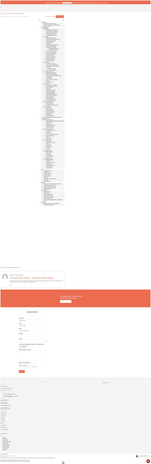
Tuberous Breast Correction (51, 95)
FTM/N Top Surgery (50, 103)
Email (20, 323)
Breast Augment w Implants (51, 84)
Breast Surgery (3, 412)
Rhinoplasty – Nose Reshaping (52, 29)
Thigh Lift (48, 80)
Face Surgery (2, 421)
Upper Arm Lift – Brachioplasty (52, 79)
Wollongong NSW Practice (49, 204)
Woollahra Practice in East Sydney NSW (51, 203)
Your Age (21, 333)
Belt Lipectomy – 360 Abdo (51, 72)
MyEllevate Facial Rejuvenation (52, 44)
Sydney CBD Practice (4, 400)
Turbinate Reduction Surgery (51, 35)
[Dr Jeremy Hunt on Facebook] (4, 396)
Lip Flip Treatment (47, 175)
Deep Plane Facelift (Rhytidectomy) (52, 39)
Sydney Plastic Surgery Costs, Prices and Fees (52, 117)
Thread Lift (48, 161)
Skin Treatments (6, 447)
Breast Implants (3, 415)
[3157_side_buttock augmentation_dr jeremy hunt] (20, 265)
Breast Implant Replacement (51, 94)
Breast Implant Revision (50, 91)
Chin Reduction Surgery (53, 49)
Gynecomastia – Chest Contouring (52, 66)
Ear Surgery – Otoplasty (50, 56)
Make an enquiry (59, 16)
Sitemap (4, 449)
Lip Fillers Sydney (47, 174)
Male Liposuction (49, 109)
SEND (22, 371)
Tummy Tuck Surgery (4, 429)
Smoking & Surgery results (49, 197)
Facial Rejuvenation (50, 155)
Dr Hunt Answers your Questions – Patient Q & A (53, 199)
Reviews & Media (6, 445)
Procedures (44, 27)
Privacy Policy (10, 456)
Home (4, 437)
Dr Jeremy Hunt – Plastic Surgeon (50, 23)
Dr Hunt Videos (47, 193)
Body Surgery (3, 425)
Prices (43, 182)
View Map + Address (67, 2)
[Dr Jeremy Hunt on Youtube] (9, 396)
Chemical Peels (49, 167)
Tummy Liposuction (52, 68)
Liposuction (48, 131)
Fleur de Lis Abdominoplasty (51, 74)
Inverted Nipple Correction (51, 99)
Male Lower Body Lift (50, 111)
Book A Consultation (65, 301)
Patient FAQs (5, 448)
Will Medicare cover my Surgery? (50, 185)
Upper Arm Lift (49, 138)
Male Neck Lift (49, 114)
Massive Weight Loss (50, 135)
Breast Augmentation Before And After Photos (55, 120)
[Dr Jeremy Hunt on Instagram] (7, 396)
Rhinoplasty (2, 419)
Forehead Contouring (50, 55)
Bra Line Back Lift (49, 82)
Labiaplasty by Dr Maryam (51, 70)
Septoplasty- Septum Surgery (51, 32)
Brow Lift (48, 147)
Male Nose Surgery (49, 110)
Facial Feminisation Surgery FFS (52, 105)
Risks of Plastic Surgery (48, 198)
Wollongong (23, 347)
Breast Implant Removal (50, 92)
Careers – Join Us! (47, 26)
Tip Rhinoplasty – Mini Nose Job (52, 31)
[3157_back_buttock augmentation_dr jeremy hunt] (20, 236)
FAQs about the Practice (48, 194)
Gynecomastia (49, 107)
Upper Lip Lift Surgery (50, 58)
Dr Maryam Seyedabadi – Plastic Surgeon (51, 24)
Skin (42, 169)
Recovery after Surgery (48, 195)
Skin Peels (46, 177)
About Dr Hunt (5, 442)
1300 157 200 (4, 386)
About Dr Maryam (6, 444)
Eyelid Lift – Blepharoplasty (51, 52)
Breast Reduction (49, 87)
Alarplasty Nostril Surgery (51, 33)
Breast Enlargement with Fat (51, 86)
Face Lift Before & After (50, 142)
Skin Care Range (47, 181)
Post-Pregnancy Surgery (50, 63)
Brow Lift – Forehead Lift (51, 54)
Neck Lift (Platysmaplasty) (51, 37)
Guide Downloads (47, 191)
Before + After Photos (7, 441)
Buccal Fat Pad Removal (50, 59)
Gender (20, 338)
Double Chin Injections (50, 165)
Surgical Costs (5, 440)
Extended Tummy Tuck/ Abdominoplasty (53, 75)
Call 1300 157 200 (50, 16)
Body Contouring (49, 151)
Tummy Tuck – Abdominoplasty (52, 64)
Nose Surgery (48, 141)
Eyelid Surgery (49, 146)
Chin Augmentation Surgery (54, 48)
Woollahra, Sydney (24, 345)
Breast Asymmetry (49, 97)
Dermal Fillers (48, 163)
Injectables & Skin (3, 433)
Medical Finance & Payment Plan (50, 187)
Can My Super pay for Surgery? (50, 186)
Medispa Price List (49, 159)
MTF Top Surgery (49, 102)
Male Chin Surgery (49, 113)
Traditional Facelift (49, 42)
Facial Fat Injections (50, 60)
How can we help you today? (25, 349)
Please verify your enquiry (24, 362)
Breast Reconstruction (50, 98)
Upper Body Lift (49, 76)
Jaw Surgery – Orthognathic (51, 51)
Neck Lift (48, 143)
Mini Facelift (48, 43)
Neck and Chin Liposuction (51, 46)
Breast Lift (48, 88)
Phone (20, 328)
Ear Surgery (48, 149)
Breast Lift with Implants (50, 90)
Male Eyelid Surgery (50, 115)
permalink (18, 267)
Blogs (45, 201)
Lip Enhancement (49, 166)
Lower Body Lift (49, 78)
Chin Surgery (48, 145)
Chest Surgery (49, 154)
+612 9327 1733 (9, 388)
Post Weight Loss (3, 427)
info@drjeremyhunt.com (7, 390)
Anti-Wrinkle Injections (50, 162)
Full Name (21, 318)
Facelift (1, 423)
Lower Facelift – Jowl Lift (51, 40)
